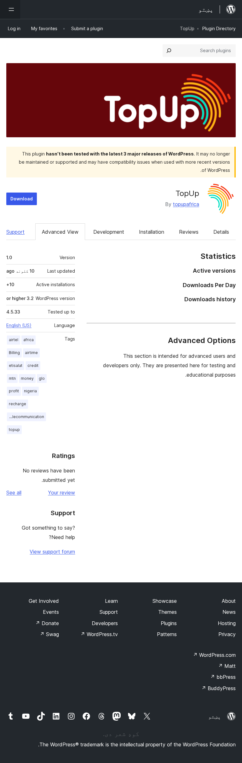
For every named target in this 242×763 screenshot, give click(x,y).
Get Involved (44, 601)
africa (28, 339)
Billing (14, 352)
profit (14, 391)
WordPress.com (214, 655)
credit (32, 365)
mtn (12, 378)
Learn (111, 601)
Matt (227, 666)
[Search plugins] (169, 50)
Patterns (167, 634)
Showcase (165, 601)
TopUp (187, 193)
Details (221, 232)
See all (13, 492)
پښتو (214, 716)
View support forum (52, 551)
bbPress (223, 677)
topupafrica (186, 204)
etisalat (15, 365)
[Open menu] (10, 9)
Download (21, 198)
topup (14, 429)
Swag (49, 634)
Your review (61, 492)
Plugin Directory (219, 28)
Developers (105, 623)
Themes (167, 612)
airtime (31, 352)
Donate (47, 623)
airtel (13, 339)
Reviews (189, 232)
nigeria (30, 391)
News (229, 612)
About (229, 601)
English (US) (19, 325)
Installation (151, 232)
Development (108, 232)
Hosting (227, 623)
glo (42, 378)
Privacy (227, 634)
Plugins (169, 623)
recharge (17, 403)
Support (15, 232)
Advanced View (60, 232)
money (27, 378)
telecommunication (26, 416)
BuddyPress (218, 688)
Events (51, 612)
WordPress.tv (99, 634)
